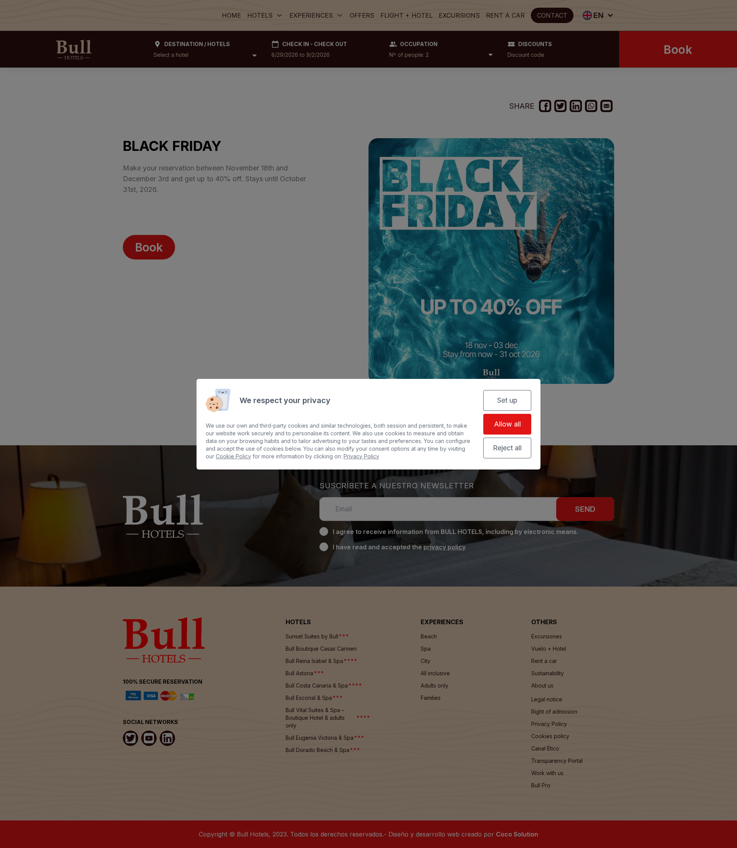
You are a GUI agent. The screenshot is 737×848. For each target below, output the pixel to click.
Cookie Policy (233, 456)
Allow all (507, 424)
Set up (507, 400)
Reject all (507, 448)
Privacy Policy (361, 456)
